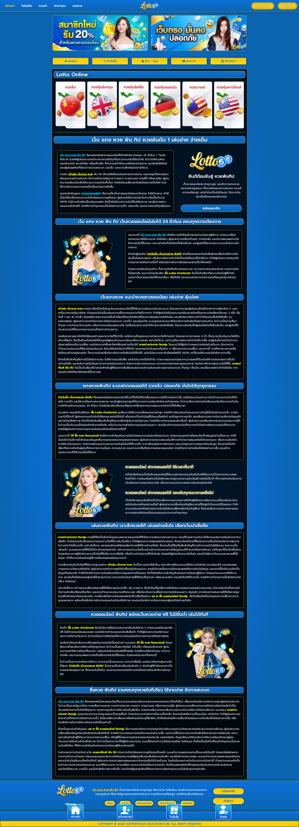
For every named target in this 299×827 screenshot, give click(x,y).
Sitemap (70, 804)
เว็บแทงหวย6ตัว (91, 193)
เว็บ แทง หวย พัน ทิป (72, 155)
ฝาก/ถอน (60, 6)
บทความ (77, 6)
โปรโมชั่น (26, 6)
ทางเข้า (43, 6)
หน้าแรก (10, 6)
